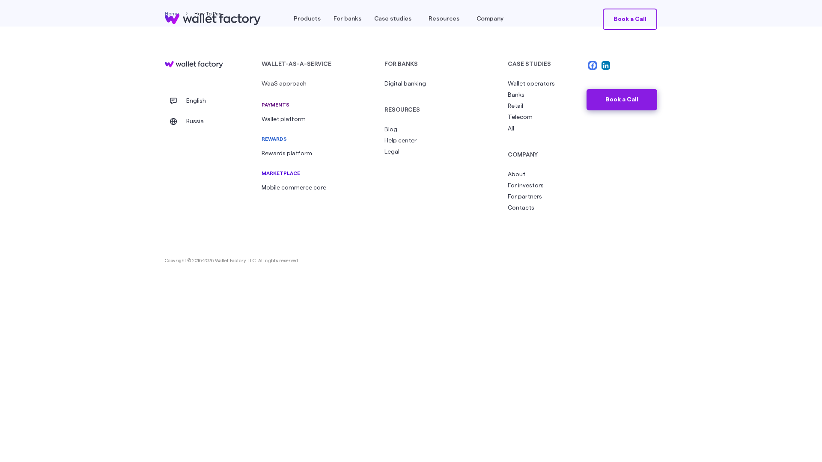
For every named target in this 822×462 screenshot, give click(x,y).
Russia (195, 121)
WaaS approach (284, 84)
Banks (516, 95)
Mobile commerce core (294, 188)
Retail (515, 106)
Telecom (520, 117)
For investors (526, 186)
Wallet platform (284, 119)
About (516, 175)
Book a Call (621, 100)
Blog (390, 130)
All (511, 129)
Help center (400, 141)
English (196, 101)
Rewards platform (287, 154)
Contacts (521, 208)
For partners (525, 197)
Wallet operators (531, 84)
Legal (391, 152)
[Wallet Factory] (194, 64)
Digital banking (405, 84)
